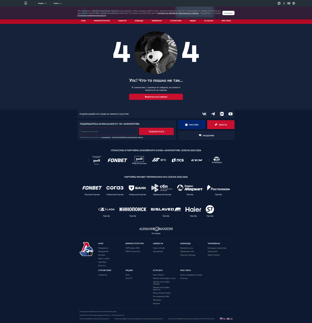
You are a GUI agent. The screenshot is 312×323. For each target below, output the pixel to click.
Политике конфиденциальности (92, 15)
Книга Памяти (158, 275)
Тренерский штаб (187, 251)
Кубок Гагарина (214, 255)
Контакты (102, 266)
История (101, 255)
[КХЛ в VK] (279, 3)
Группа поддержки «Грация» (191, 275)
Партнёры (102, 262)
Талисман (184, 278)
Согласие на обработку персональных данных (178, 13)
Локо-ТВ (129, 278)
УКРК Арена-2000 (133, 248)
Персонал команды (187, 255)
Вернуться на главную (156, 96)
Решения (156, 303)
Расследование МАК (161, 296)
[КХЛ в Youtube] (288, 3)
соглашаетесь (106, 137)
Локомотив (102, 275)
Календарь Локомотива (217, 248)
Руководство (103, 248)
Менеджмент (103, 251)
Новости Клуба (159, 248)
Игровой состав (186, 248)
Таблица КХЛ (213, 251)
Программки (158, 251)
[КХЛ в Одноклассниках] (284, 3)
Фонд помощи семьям (162, 293)
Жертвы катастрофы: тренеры (161, 283)
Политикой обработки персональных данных (127, 137)
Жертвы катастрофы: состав (164, 278)
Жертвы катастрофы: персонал (161, 288)
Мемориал (157, 300)
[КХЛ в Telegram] (293, 3)
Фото (128, 275)
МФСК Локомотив (133, 251)
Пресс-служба (103, 258)
